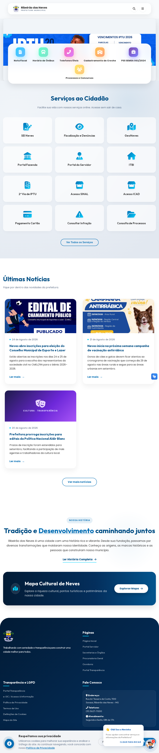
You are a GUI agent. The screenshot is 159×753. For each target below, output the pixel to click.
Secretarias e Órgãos (94, 652)
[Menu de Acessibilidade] (9, 743)
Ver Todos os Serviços (79, 242)
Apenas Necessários (114, 741)
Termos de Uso (11, 708)
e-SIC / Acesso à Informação (18, 696)
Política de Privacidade (15, 702)
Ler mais (14, 377)
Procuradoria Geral (93, 658)
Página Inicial (89, 640)
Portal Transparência (93, 670)
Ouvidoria (88, 664)
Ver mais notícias (79, 482)
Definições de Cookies (14, 714)
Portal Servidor (91, 646)
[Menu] (142, 8)
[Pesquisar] (134, 8)
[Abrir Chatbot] (150, 744)
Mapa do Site (10, 720)
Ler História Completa (78, 559)
